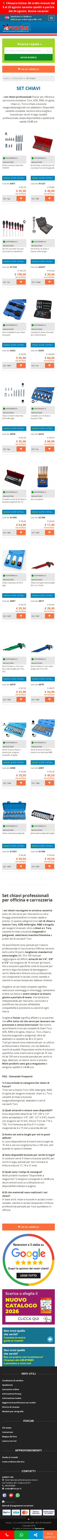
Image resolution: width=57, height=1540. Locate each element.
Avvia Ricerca (28, 57)
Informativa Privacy (11, 1393)
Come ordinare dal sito (13, 1461)
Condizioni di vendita (12, 1380)
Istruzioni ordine (10, 1389)
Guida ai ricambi (10, 1457)
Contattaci (7, 1432)
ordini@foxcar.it (13, 1488)
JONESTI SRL (8, 1477)
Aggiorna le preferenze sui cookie (19, 1402)
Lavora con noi (9, 1441)
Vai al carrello (29, 1226)
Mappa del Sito (9, 1436)
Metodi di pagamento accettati (17, 1505)
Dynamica (39, 1528)
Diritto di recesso (10, 1407)
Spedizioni (7, 1385)
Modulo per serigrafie (13, 1411)
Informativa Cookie (11, 1398)
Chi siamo (7, 1427)
